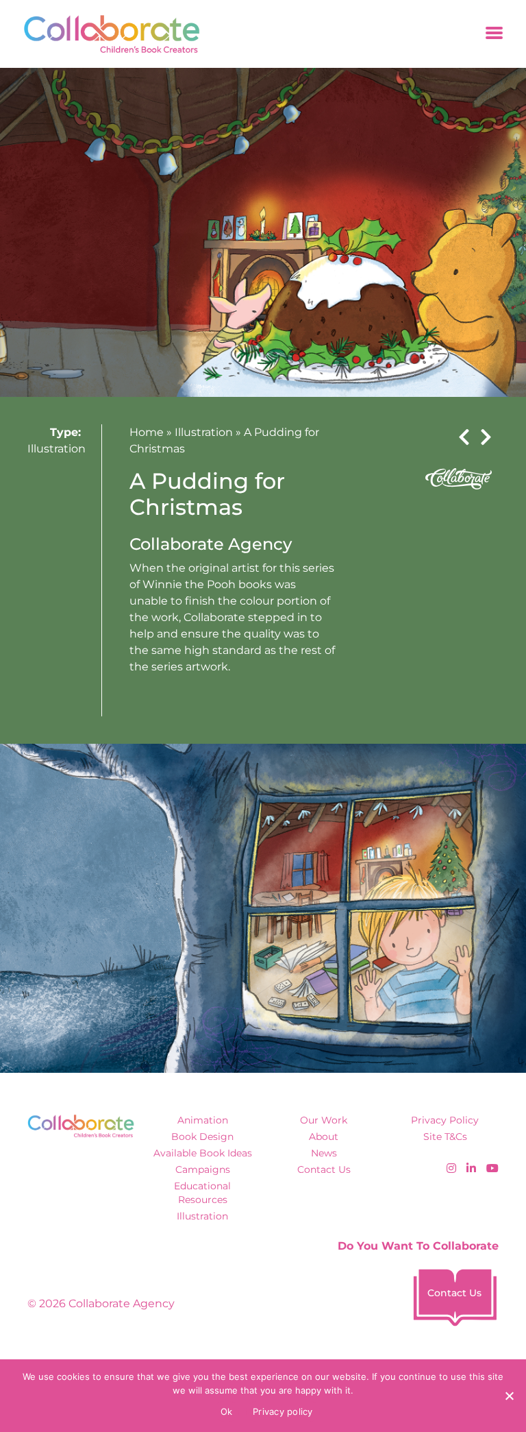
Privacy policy (283, 1411)
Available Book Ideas (202, 1153)
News (324, 1153)
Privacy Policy (445, 1120)
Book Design (202, 1136)
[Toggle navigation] (494, 34)
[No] (509, 1396)
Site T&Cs (445, 1136)
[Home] (107, 34)
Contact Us (324, 1169)
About (323, 1136)
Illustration (56, 448)
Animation (202, 1120)
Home (146, 432)
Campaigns (202, 1169)
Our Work (323, 1120)
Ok (227, 1411)
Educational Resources (202, 1192)
